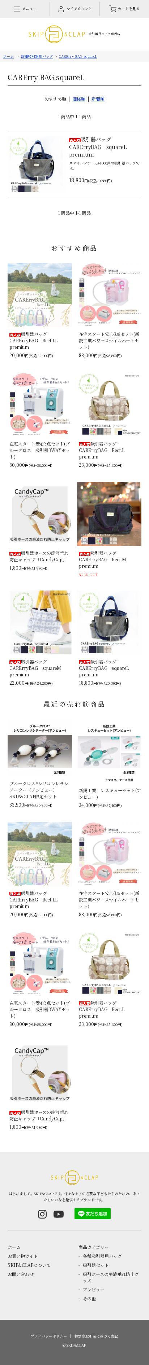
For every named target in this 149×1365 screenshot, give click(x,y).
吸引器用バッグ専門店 (104, 34)
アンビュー (94, 1289)
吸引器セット (96, 1265)
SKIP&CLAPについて (29, 1265)
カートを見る (129, 8)
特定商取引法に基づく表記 (96, 1336)
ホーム (8, 56)
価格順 (78, 99)
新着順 (98, 99)
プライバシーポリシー (49, 1336)
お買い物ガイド (23, 1256)
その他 (89, 1298)
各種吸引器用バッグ (37, 56)
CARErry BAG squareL (78, 56)
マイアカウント (79, 8)
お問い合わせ (21, 1274)
